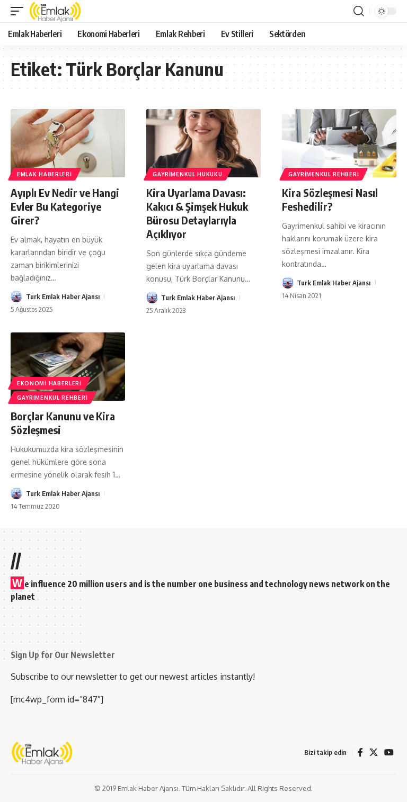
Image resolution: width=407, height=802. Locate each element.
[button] (20, 11)
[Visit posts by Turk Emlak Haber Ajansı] (16, 296)
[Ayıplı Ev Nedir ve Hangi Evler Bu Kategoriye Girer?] (68, 143)
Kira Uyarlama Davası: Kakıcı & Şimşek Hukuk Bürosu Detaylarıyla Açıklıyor (197, 213)
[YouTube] (389, 752)
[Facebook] (360, 752)
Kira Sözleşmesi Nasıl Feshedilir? (330, 199)
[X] (374, 752)
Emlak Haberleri (44, 174)
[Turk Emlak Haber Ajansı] (56, 11)
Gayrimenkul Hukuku (188, 174)
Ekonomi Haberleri (49, 383)
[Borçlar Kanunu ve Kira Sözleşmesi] (68, 366)
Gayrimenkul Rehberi (323, 174)
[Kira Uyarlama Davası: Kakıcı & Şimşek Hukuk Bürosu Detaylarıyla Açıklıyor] (203, 143)
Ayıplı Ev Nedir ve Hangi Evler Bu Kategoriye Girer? (65, 206)
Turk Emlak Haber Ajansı (63, 296)
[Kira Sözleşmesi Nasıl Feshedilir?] (339, 143)
